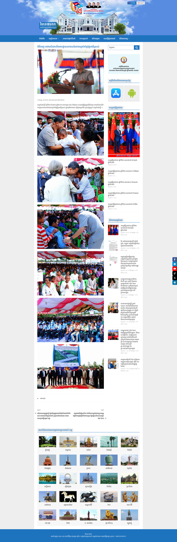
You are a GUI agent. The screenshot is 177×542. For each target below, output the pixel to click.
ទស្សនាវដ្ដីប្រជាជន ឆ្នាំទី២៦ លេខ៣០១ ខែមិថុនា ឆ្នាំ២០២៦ (123, 172)
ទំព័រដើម (42, 38)
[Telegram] (174, 264)
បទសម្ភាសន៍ (83, 38)
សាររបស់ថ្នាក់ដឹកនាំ (69, 38)
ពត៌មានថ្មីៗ (42, 398)
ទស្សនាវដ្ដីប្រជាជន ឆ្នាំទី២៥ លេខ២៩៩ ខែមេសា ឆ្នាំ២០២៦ (123, 194)
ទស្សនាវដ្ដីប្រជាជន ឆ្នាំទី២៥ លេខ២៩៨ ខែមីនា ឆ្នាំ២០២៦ (123, 205)
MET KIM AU (61, 100)
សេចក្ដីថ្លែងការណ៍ (109, 38)
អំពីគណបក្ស (123, 38)
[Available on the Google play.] (132, 93)
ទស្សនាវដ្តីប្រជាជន (116, 107)
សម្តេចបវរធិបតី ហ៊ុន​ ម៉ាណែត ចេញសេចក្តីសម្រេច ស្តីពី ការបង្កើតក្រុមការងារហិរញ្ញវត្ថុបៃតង (130, 363)
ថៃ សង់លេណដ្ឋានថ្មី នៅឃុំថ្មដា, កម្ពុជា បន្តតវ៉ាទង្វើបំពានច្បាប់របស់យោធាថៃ (130, 243)
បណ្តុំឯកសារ (53, 38)
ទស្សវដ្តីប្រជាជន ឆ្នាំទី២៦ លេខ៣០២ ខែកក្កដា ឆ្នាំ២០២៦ (122, 161)
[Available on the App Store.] (116, 93)
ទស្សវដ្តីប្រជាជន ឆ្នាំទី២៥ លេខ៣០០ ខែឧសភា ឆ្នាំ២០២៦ (123, 183)
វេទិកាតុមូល (96, 38)
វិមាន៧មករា (48, 24)
